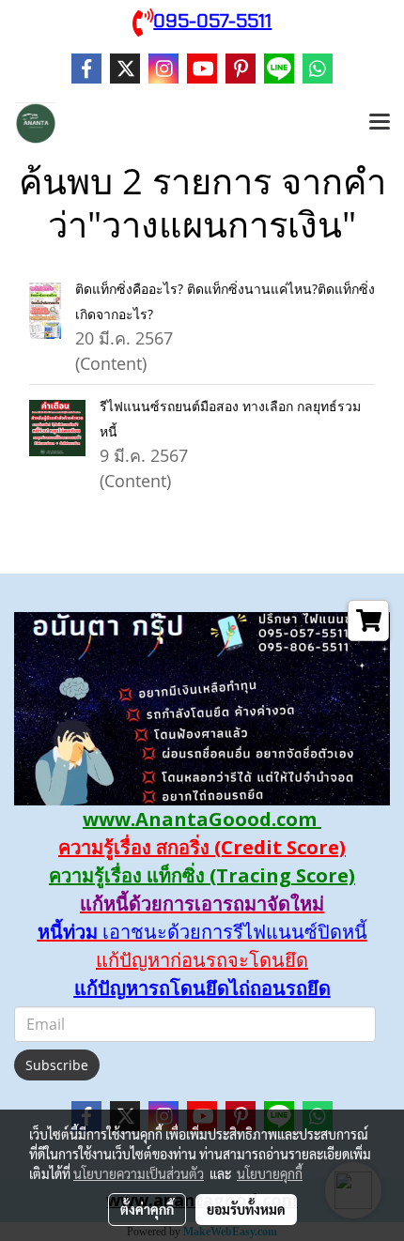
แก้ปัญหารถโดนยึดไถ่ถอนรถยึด (202, 988)
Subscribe (56, 1065)
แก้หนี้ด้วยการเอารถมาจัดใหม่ (202, 903)
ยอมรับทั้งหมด (246, 1209)
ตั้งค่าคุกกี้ (147, 1209)
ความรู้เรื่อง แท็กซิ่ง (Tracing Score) (202, 875)
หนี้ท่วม (68, 931)
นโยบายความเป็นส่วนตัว (138, 1173)
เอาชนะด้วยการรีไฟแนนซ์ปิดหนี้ (232, 931)
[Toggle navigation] (379, 123)
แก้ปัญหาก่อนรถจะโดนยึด (202, 960)
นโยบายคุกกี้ (270, 1173)
